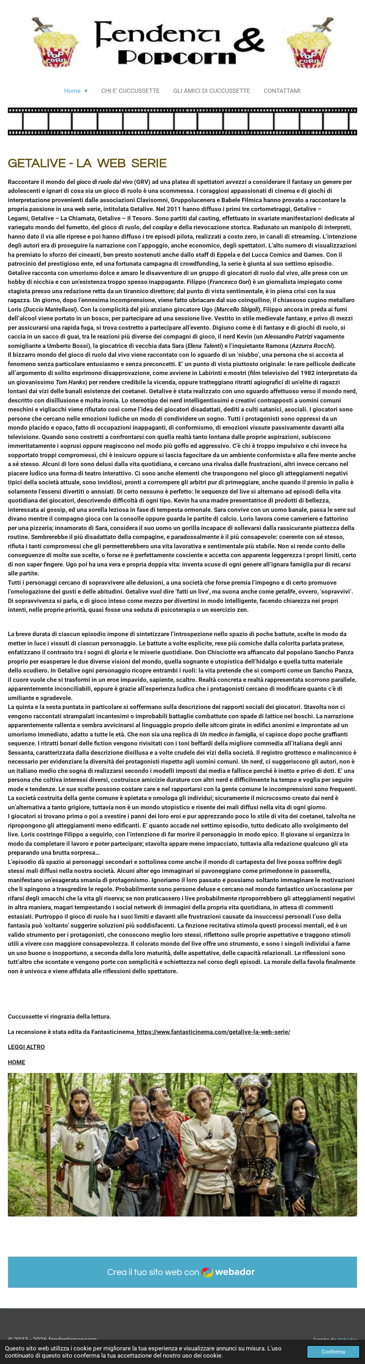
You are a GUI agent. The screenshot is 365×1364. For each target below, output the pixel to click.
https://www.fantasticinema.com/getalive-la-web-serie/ (212, 1031)
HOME (16, 1062)
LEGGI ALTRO (26, 1046)
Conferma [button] (333, 1352)
